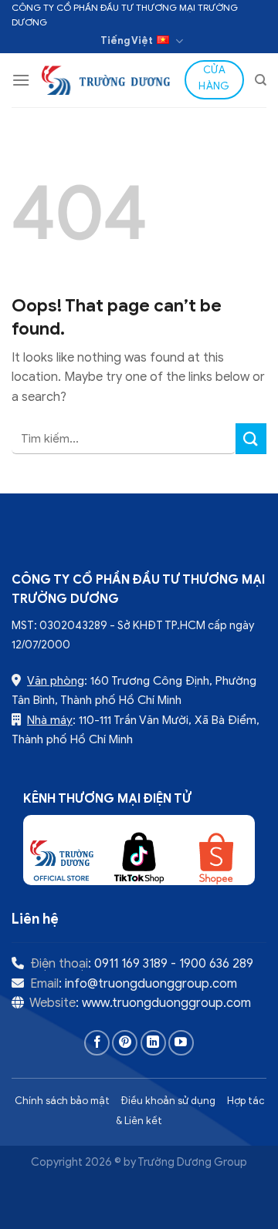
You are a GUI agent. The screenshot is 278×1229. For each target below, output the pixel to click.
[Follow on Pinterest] (124, 1043)
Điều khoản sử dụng (168, 1101)
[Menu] (21, 80)
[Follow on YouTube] (181, 1043)
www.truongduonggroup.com (166, 1003)
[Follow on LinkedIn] (153, 1043)
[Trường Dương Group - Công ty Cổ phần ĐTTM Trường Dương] (107, 80)
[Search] (260, 80)
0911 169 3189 (131, 963)
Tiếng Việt (126, 41)
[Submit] (251, 438)
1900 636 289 (216, 963)
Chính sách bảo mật (62, 1101)
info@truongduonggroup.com (151, 984)
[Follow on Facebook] (97, 1043)
